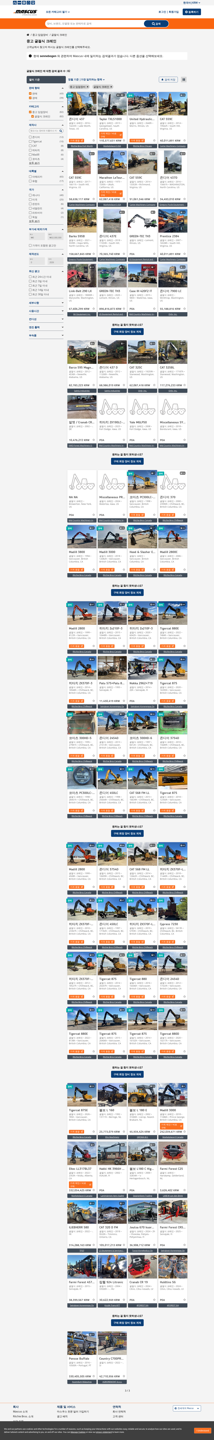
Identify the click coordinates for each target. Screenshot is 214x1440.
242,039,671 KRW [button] (171, 1132)
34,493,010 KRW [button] (170, 199)
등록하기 (193, 12)
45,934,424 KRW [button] (140, 1132)
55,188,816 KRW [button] (170, 309)
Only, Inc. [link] (173, 314)
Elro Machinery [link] (112, 1137)
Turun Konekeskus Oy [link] (142, 1250)
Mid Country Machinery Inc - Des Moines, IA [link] (180, 445)
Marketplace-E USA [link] (112, 146)
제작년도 (34, 254)
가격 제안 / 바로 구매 (108, 135)
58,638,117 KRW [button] (79, 199)
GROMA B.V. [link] (142, 1137)
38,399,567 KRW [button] (79, 1300)
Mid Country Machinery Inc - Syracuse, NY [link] (88, 520)
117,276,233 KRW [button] (171, 385)
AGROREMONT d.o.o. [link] (112, 1381)
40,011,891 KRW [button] (170, 140)
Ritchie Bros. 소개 (23, 1416)
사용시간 (34, 311)
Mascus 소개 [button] (20, 1411)
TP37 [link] (82, 1250)
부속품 (33, 335)
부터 (31, 259)
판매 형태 (34, 88)
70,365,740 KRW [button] (109, 254)
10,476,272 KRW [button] (79, 440)
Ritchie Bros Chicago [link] (142, 146)
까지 (50, 259)
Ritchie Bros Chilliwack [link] (173, 520)
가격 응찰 (75, 140)
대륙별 (33, 171)
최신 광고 (34, 271)
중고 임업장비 (40, 34)
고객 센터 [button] (118, 1416)
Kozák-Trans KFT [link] (112, 1305)
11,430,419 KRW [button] (109, 701)
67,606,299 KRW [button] (79, 309)
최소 (31, 234)
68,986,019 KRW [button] (109, 385)
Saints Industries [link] (82, 390)
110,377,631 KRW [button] (110, 140)
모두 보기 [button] (34, 163)
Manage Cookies (78, 1432)
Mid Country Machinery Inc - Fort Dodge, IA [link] (119, 445)
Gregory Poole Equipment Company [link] (176, 204)
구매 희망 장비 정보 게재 (127, 331)
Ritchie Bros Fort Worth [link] (82, 146)
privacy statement (104, 1432)
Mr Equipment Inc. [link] (82, 314)
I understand (202, 1430)
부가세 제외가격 (38, 229)
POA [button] (132, 254)
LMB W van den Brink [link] (173, 1195)
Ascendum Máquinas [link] (82, 1381)
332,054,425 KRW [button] (80, 1190)
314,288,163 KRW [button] (80, 1245)
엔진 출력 (34, 327)
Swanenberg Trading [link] (142, 1195)
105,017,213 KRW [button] (110, 1245)
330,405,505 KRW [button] (80, 1376)
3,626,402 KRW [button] (169, 1190)
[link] (82, 103)
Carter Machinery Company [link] (173, 146)
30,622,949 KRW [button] (109, 1300)
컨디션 (33, 319)
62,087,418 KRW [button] (109, 199)
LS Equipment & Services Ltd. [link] (112, 1250)
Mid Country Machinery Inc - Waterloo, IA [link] (148, 314)
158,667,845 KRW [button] (80, 254)
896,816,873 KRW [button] (110, 309)
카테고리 (34, 106)
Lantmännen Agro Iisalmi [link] (112, 1195)
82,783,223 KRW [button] (79, 385)
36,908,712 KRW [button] (140, 1245)
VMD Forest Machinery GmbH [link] (83, 445)
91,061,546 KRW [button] (140, 199)
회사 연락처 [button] (119, 1411)
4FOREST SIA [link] (142, 1305)
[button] (46, 79)
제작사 (33, 125)
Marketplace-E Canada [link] (172, 1137)
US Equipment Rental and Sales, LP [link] (145, 259)
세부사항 (34, 303)
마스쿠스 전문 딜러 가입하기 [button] (73, 1411)
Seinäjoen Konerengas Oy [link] (112, 706)
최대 (50, 234)
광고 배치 (62, 1416)
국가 (31, 189)
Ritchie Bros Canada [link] (142, 520)
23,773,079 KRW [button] (109, 1132)
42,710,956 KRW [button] (109, 1376)
